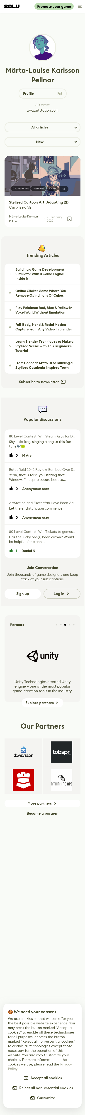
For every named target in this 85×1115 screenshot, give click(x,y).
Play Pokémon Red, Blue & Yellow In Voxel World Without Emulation (41, 310)
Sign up (22, 593)
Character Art (21, 188)
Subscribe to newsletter (39, 382)
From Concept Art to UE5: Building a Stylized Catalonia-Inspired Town (41, 365)
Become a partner (42, 813)
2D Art (52, 188)
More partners (39, 803)
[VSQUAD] (23, 780)
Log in (59, 593)
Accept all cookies (45, 1078)
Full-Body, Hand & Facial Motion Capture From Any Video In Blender (40, 327)
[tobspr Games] (62, 752)
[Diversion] (23, 752)
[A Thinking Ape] (62, 780)
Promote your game (54, 6)
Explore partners (39, 702)
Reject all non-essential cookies (45, 1088)
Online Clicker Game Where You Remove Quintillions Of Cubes (37, 293)
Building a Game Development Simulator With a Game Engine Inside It (36, 274)
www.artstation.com (42, 110)
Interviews (38, 188)
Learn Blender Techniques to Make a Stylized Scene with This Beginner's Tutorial (41, 346)
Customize (45, 1098)
